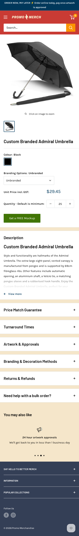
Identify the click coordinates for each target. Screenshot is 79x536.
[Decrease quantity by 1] (50, 204)
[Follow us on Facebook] (6, 515)
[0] (72, 17)
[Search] (70, 28)
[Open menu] (5, 17)
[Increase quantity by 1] (70, 204)
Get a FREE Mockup (22, 218)
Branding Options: (23, 173)
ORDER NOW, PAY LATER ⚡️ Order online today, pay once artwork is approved (39, 5)
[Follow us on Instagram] (13, 515)
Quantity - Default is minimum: (24, 203)
